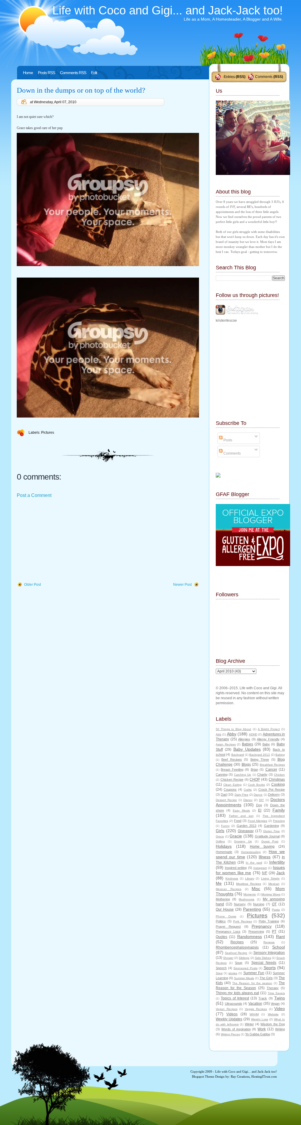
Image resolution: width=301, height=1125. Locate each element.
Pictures (47, 432)
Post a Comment (34, 495)
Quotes (221, 937)
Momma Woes (270, 894)
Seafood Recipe (236, 952)
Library (249, 878)
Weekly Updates (229, 1019)
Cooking (278, 784)
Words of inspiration (236, 1029)
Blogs (246, 764)
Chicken (279, 774)
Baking (280, 754)
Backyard (237, 754)
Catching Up (242, 774)
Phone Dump (226, 916)
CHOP (255, 779)
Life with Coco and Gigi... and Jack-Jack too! (167, 10)
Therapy (273, 988)
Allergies (244, 739)
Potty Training (269, 921)
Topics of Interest (235, 998)
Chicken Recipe (231, 779)
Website (273, 1014)
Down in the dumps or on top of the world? (81, 90)
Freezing (279, 820)
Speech (221, 968)
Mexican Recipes (228, 889)
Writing (280, 1029)
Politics (221, 921)
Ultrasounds (233, 1003)
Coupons (230, 789)
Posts (227, 440)
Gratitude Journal (267, 836)
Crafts (248, 789)
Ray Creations (240, 1076)
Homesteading (251, 852)
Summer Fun (253, 973)
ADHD (253, 734)
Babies (247, 744)
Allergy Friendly (268, 739)
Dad (224, 794)
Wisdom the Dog (272, 1024)
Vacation (255, 1004)
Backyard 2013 (259, 754)
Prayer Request (228, 926)
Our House (225, 909)
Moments (249, 894)
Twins (279, 998)
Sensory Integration (269, 953)
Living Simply (270, 878)
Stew (219, 973)
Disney (247, 800)
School (278, 947)
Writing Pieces (230, 1034)
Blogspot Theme (203, 1076)
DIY (261, 800)
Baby (266, 744)
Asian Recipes (226, 744)
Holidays (224, 846)
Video (279, 1008)
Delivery (274, 794)
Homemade (224, 852)
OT (274, 904)
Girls (220, 830)
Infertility (277, 862)
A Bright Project (269, 729)
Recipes (237, 942)
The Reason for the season (252, 983)
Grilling (220, 841)
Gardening (271, 825)
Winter (249, 1024)
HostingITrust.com (264, 1076)
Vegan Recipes (227, 1009)
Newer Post (182, 584)
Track (262, 998)
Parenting (252, 909)
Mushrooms (246, 899)
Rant (280, 936)
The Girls (266, 978)
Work (261, 1029)
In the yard (254, 862)
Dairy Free (241, 794)
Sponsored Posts (245, 968)
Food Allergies (257, 820)
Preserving (256, 931)
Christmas (277, 779)
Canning (222, 774)
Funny (225, 825)
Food (237, 820)
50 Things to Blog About (233, 729)
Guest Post (270, 841)
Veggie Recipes (256, 1009)
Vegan (275, 1003)
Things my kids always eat (237, 993)
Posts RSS (46, 72)
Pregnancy (262, 926)
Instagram (260, 867)
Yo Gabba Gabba (257, 1034)
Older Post (32, 584)
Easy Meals (241, 810)
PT (274, 931)
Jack (280, 872)
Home (28, 72)
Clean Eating (232, 784)
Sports (270, 967)
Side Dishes (263, 957)
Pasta (276, 909)
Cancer (271, 769)
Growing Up (243, 841)
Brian (254, 769)
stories (232, 973)
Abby (231, 734)
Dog (259, 805)
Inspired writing (236, 867)
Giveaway (246, 831)
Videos (232, 1014)
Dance (258, 794)
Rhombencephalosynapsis (237, 947)
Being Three (259, 759)
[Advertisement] (61, 540)
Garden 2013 (246, 825)
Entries (229, 77)
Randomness (249, 936)
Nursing (258, 904)
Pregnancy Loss (228, 931)
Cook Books (256, 784)
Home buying (262, 846)
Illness (264, 856)
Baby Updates (247, 749)
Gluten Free (271, 831)
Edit (94, 72)
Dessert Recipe (226, 800)
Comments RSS (73, 72)
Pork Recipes (242, 921)
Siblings (244, 957)
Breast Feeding (232, 769)
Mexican (274, 883)
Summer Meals (244, 978)
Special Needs (263, 963)
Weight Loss (259, 1019)
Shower (228, 957)
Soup (238, 962)
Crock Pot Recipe (271, 789)
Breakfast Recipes (272, 764)
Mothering (223, 899)
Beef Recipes (231, 759)
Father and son (241, 815)
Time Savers (276, 993)
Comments (263, 77)
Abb (218, 734)
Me (219, 883)
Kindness (231, 878)
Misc (256, 888)
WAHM (254, 1014)
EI (259, 810)
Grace (220, 836)
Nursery (240, 904)
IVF (264, 873)
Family (278, 810)
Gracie (236, 836)
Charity (262, 774)
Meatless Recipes (248, 883)
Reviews (269, 942)
